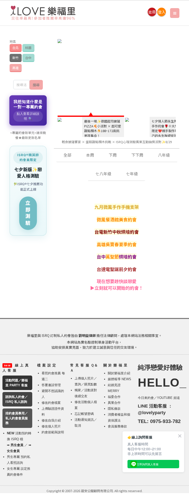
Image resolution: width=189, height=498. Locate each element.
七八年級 (103, 174)
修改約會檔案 (51, 403)
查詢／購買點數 (86, 384)
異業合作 (114, 403)
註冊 (152, 12)
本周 (90, 155)
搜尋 (36, 84)
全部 (67, 155)
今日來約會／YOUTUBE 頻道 (159, 398)
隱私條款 (114, 408)
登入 (161, 12)
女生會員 (13, 451)
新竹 (15, 57)
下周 (113, 155)
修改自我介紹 (51, 420)
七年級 (132, 174)
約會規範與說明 (53, 432)
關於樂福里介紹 (119, 373)
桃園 (28, 47)
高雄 (15, 67)
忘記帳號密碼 (84, 414)
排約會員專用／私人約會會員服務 (16, 418)
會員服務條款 (117, 426)
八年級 (164, 155)
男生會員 (17, 445)
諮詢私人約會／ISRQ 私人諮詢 (16, 399)
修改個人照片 (51, 426)
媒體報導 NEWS (119, 379)
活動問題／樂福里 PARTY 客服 (16, 382)
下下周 (137, 155)
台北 (15, 47)
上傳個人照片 (84, 378)
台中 (28, 57)
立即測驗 (28, 213)
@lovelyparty (152, 412)
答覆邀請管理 (51, 385)
